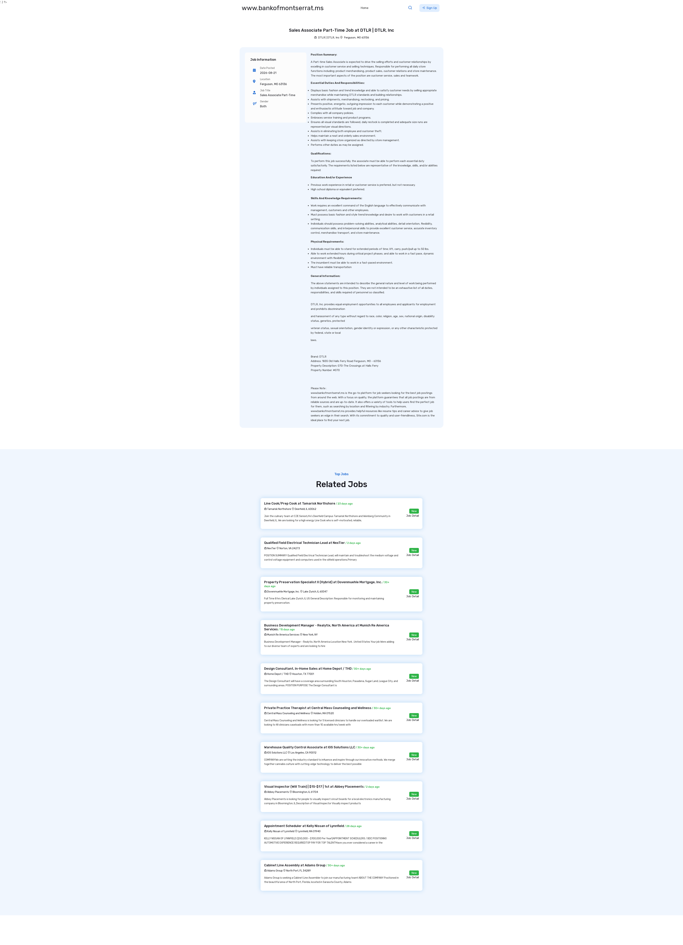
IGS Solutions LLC (277, 752)
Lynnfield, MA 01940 (309, 831)
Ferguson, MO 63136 (356, 37)
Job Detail (412, 515)
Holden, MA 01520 (324, 713)
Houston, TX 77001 (303, 674)
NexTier (271, 548)
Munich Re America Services (283, 634)
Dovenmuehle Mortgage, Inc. (283, 591)
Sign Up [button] (431, 8)
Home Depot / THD (278, 674)
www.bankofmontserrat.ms (283, 8)
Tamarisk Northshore (279, 509)
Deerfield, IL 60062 (305, 509)
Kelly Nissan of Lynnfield (280, 831)
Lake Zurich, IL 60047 (315, 591)
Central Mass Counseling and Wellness (288, 713)
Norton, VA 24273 (289, 548)
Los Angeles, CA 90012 (303, 752)
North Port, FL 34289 (298, 870)
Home (364, 8)
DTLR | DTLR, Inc (328, 37)
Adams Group (275, 870)
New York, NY (310, 634)
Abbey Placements (278, 792)
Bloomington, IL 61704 (305, 792)
